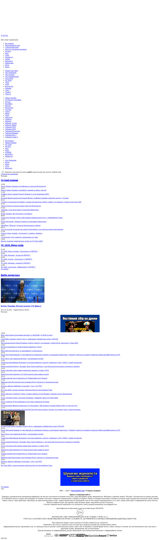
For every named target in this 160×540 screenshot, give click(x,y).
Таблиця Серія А (11, 137)
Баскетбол (9, 61)
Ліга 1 (7, 90)
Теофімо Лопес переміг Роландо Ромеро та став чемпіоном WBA (25, 194)
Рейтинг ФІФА (10, 125)
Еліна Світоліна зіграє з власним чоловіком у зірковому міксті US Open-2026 (29, 398)
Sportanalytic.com (77, 491)
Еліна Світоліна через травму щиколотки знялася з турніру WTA (25, 370)
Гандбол (8, 110)
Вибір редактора (10, 275)
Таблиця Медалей (12, 47)
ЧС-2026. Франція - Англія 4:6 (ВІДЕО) (15, 255)
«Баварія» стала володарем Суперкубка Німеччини (20, 210)
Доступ (8, 94)
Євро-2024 (9, 78)
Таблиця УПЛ (10, 127)
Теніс (7, 55)
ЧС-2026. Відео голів (12, 245)
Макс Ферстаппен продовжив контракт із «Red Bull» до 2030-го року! (27, 335)
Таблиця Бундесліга (12, 131)
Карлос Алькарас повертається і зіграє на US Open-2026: (22, 241)
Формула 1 (9, 57)
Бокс (7, 53)
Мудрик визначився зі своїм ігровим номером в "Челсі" (21, 347)
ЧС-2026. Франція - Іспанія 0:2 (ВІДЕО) (15, 263)
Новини (8, 121)
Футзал (8, 102)
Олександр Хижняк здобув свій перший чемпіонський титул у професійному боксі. (32, 218)
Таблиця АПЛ (10, 129)
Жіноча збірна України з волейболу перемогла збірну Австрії (23, 190)
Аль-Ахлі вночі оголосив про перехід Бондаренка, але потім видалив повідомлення (32, 229)
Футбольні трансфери (13, 100)
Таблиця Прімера (11, 133)
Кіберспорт (9, 63)
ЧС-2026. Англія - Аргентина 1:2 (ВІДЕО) (16, 259)
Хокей (7, 59)
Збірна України (10, 98)
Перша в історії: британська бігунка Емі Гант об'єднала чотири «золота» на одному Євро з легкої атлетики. (41, 409)
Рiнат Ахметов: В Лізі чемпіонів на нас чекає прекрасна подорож (25, 402)
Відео (7, 67)
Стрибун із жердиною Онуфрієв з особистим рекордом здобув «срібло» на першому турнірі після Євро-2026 (41, 202)
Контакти (8, 168)
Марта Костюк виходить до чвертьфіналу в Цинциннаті (21, 351)
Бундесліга (9, 86)
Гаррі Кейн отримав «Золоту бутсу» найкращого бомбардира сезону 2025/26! (29, 339)
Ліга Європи (10, 74)
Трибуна (8, 119)
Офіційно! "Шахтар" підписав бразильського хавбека (20, 225)
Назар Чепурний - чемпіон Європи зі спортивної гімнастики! (23, 221)
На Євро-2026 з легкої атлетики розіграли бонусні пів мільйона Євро (26, 390)
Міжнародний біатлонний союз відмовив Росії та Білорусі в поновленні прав (29, 382)
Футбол (8, 51)
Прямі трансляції (11, 71)
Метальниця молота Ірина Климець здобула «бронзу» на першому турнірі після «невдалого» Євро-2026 (39, 343)
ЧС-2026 (8, 80)
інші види (9, 117)
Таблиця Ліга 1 (10, 135)
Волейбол (9, 104)
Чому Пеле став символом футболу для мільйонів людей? (22, 359)
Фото (7, 65)
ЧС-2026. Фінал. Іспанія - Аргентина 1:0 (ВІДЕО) (19, 251)
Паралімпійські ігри (12, 45)
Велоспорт (9, 108)
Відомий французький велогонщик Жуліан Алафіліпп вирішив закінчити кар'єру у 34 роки (35, 198)
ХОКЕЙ (8, 152)
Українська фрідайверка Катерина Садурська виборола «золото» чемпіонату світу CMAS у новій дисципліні (41, 362)
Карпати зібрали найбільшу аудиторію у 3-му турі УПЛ (21, 386)
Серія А (8, 92)
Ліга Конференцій (12, 76)
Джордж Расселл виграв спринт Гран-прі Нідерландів (21, 206)
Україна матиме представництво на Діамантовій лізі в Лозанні (24, 378)
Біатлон (8, 106)
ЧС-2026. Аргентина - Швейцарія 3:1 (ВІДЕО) (18, 267)
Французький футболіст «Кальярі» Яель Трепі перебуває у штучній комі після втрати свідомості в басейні (40, 366)
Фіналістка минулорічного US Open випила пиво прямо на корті (25, 374)
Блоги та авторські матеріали (16, 49)
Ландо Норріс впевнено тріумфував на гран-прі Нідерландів (23, 186)
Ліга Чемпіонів (10, 73)
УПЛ (7, 82)
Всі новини (9, 43)
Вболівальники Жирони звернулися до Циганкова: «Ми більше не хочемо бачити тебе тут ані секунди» (39, 406)
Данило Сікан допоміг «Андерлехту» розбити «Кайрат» (22, 233)
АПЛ (7, 84)
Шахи (7, 113)
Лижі (7, 115)
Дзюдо (7, 111)
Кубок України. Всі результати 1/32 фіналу (16, 214)
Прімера (8, 88)
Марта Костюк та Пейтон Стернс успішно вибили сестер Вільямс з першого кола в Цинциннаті (36, 394)
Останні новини (9, 180)
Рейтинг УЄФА (11, 123)
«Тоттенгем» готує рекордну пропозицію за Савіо (19, 237)
